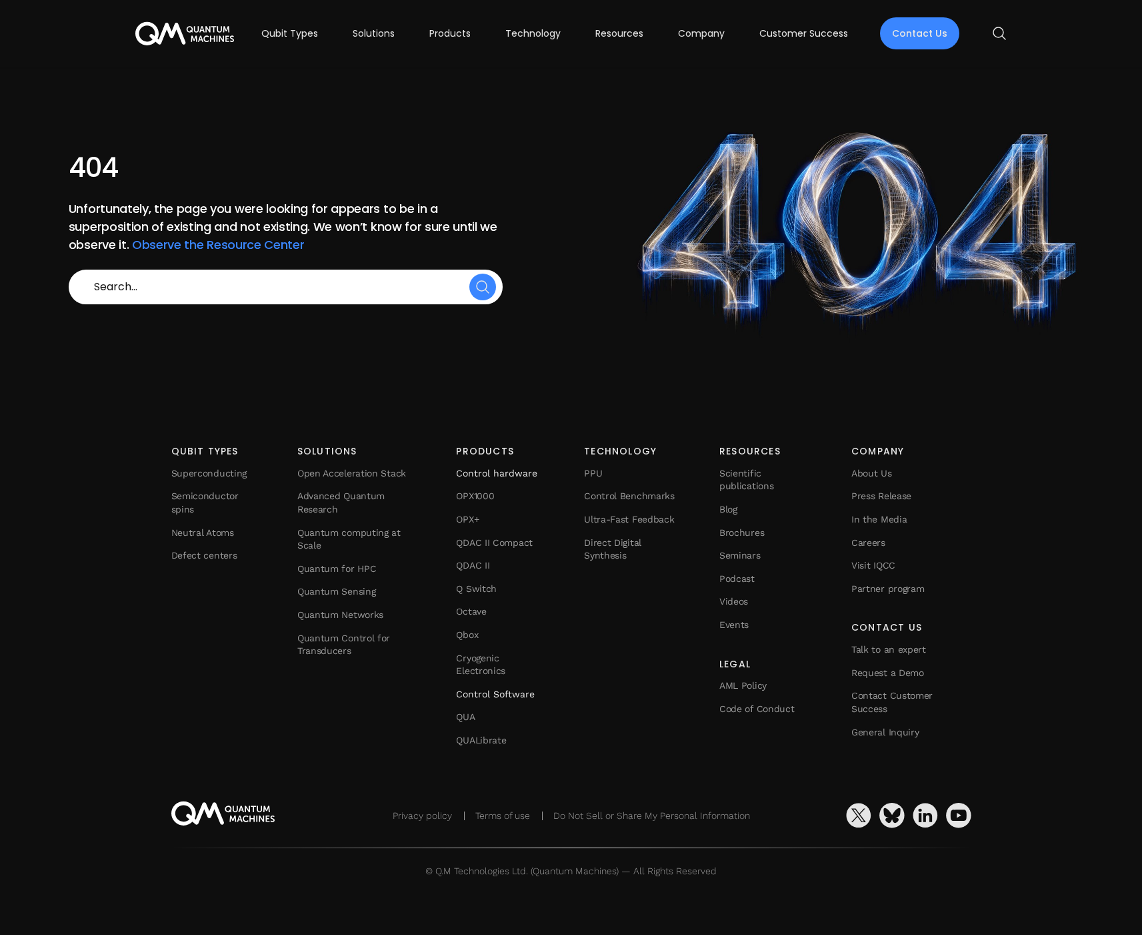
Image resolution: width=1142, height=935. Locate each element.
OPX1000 (475, 496)
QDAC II (472, 565)
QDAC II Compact (494, 542)
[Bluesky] (892, 815)
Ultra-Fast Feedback (629, 519)
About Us (871, 473)
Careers (868, 542)
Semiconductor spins (205, 503)
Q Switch (476, 588)
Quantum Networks (340, 614)
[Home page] (184, 33)
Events (734, 624)
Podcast (737, 578)
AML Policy (743, 685)
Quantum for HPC (337, 568)
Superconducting (209, 473)
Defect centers (204, 555)
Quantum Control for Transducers (343, 645)
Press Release (881, 496)
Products (450, 33)
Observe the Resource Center (218, 244)
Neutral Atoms (202, 532)
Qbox (467, 634)
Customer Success (803, 33)
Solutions (374, 33)
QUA (465, 716)
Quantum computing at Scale (349, 539)
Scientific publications (746, 480)
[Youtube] (958, 815)
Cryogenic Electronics (480, 665)
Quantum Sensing (336, 591)
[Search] (482, 287)
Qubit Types (289, 33)
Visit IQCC (873, 565)
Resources (619, 33)
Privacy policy (422, 815)
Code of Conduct (757, 708)
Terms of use (502, 815)
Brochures (741, 532)
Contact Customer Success (892, 702)
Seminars (740, 555)
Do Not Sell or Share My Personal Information (651, 815)
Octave (471, 611)
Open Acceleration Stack (351, 473)
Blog (728, 509)
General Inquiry (885, 732)
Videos (733, 601)
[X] (858, 815)
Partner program (888, 588)
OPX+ (467, 519)
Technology (533, 33)
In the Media (879, 519)
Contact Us (919, 33)
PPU (593, 473)
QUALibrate (481, 740)
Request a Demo (887, 672)
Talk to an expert (888, 649)
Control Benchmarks (629, 496)
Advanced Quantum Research (341, 503)
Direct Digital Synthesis (612, 549)
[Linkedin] (925, 815)
